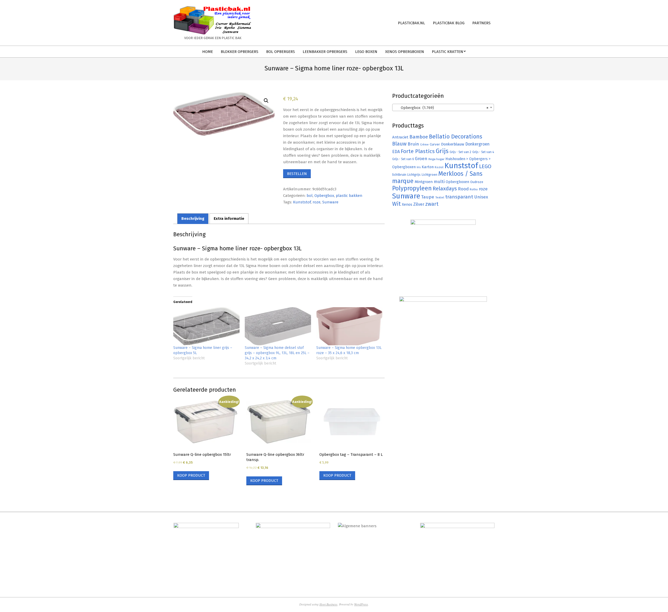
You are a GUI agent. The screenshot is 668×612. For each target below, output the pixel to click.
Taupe (427, 197)
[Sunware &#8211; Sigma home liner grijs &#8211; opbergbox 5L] (206, 326)
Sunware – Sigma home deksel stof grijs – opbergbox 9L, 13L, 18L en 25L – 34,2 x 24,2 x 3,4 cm (277, 353)
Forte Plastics (418, 151)
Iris (419, 167)
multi (439, 181)
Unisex (481, 197)
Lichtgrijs (414, 175)
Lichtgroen (429, 175)
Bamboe (418, 137)
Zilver (418, 204)
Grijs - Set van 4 (483, 152)
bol (310, 195)
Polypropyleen (412, 188)
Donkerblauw (452, 144)
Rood (463, 189)
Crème (424, 144)
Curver (435, 144)
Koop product (191, 475)
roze (316, 202)
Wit (396, 204)
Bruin (413, 144)
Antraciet (400, 137)
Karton (428, 167)
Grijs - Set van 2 (460, 152)
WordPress (361, 604)
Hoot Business (328, 604)
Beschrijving (192, 218)
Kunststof (302, 202)
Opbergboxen (457, 182)
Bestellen (297, 173)
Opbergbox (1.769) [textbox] (441, 107)
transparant (459, 197)
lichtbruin (399, 175)
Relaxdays (445, 188)
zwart (431, 204)
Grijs (442, 151)
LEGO (485, 166)
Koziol (439, 167)
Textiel (439, 197)
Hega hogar (436, 159)
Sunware (330, 202)
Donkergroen (477, 144)
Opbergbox (324, 195)
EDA (396, 151)
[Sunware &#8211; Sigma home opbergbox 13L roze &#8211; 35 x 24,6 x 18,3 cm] (349, 326)
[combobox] (443, 107)
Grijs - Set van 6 (403, 159)
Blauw (399, 144)
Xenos (407, 204)
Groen (421, 158)
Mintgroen (424, 181)
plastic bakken (349, 195)
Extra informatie (229, 218)
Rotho (474, 189)
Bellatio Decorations (455, 136)
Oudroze (476, 182)
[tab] (192, 218)
